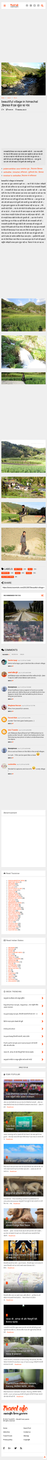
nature (9, 98)
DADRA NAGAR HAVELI (15, 952)
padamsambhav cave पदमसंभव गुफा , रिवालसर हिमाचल (22, 169)
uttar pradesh (12, 981)
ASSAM (10, 951)
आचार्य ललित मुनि (13, 672)
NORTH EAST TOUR (14, 907)
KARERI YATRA (12, 893)
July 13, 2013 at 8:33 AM (24, 672)
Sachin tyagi (12, 660)
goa (9, 970)
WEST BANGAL (12, 967)
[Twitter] (35, 5)
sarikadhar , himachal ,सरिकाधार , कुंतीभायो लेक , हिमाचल (23, 172)
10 (7, 1379)
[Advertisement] (23, 35)
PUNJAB (10, 963)
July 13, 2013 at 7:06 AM (24, 660)
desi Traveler (13, 730)
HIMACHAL (11, 957)
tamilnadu (11, 979)
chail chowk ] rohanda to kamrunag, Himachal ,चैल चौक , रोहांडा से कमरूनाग (20, 1351)
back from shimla (12, 637)
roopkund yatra (13, 925)
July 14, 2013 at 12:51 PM (28, 705)
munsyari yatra (13, 923)
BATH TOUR (12, 885)
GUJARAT (11, 955)
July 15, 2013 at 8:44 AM (24, 748)
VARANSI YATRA (13, 917)
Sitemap (26, 1436)
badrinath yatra (13, 919)
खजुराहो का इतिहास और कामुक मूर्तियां (21, 1193)
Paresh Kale (12, 718)
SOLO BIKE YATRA (13, 912)
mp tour (10, 922)
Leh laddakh (12, 901)
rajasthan (11, 976)
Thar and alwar (13, 915)
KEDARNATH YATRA (14, 896)
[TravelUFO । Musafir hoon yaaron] (14, 6)
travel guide (12, 928)
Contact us (27, 1432)
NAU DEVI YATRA (13, 906)
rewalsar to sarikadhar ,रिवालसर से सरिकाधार (19, 176)
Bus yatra (11, 887)
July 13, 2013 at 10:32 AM (24, 687)
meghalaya (11, 973)
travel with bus (12, 930)
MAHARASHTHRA (13, 962)
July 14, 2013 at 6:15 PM (24, 718)
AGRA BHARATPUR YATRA (16, 880)
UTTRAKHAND (12, 965)
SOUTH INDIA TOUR (14, 914)
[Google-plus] (31, 5)
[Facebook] (27, 5)
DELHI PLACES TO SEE (15, 888)
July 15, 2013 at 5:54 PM (23, 764)
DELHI (10, 954)
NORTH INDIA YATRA (14, 909)
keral (9, 971)
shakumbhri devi (13, 926)
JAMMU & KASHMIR (14, 959)
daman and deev (13, 968)
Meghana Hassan (14, 705)
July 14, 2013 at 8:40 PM (25, 730)
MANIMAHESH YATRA (14, 903)
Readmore (10, 1107)
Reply (10, 666)
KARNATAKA (12, 960)
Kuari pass (11, 900)
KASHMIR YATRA (13, 895)
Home (2, 98)
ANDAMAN (11, 884)
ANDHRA (11, 949)
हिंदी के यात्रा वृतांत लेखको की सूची (20, 1161)
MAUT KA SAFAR (13, 904)
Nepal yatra (11, 911)
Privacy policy (7, 1440)
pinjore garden (11, 616)
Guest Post (11, 892)
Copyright (27, 1440)
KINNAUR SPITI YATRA (15, 898)
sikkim (10, 978)
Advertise (6, 1432)
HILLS (15, 98)
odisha (10, 974)
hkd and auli (12, 920)
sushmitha (12, 764)
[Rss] (38, 5)
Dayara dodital (12, 890)
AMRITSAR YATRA (13, 882)
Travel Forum (7, 1436)
